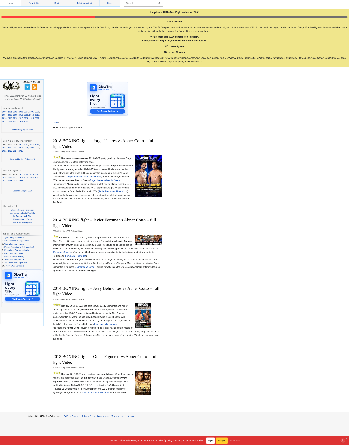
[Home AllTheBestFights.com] (11, 89)
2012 (31, 115)
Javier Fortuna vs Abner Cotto (113, 191)
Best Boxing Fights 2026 (22, 129)
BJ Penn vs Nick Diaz (22, 216)
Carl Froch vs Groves (13, 253)
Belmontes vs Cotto (84, 267)
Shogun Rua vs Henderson (22, 210)
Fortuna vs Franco (62, 252)
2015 (10, 118)
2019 (31, 118)
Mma (109, 3)
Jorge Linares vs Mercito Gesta (105, 180)
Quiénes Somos (71, 416)
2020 (37, 118)
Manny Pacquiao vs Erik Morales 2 (19, 247)
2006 (37, 112)
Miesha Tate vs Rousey (14, 256)
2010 (21, 115)
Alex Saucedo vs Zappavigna (16, 241)
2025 (26, 121)
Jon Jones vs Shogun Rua (15, 263)
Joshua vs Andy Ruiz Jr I (14, 259)
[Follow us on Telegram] (28, 89)
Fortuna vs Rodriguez (75, 256)
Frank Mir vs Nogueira (22, 222)
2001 (10, 112)
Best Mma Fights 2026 (22, 191)
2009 (15, 115)
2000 (4, 112)
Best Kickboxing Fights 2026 (22, 159)
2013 (37, 115)
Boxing (57, 3)
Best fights (34, 3)
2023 (15, 121)
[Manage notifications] (342, 440)
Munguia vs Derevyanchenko (16, 250)
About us (132, 416)
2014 (4, 118)
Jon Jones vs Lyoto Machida (22, 213)
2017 (21, 118)
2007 (4, 115)
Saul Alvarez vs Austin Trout (95, 392)
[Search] (159, 3)
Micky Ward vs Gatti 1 (14, 266)
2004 (26, 112)
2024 (21, 121)
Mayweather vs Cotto (22, 219)
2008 (10, 115)
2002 (15, 112)
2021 (4, 121)
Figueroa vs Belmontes (105, 324)
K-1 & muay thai (84, 3)
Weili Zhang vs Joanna (14, 244)
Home (10, 3)
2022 (10, 121)
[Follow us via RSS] (35, 89)
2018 (26, 118)
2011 (26, 115)
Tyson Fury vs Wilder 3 (14, 237)
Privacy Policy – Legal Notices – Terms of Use (103, 416)
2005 (31, 112)
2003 (21, 112)
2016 (15, 118)
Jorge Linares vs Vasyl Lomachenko (83, 177)
